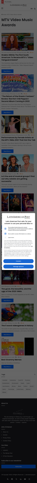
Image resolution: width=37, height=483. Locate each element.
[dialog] (18, 241)
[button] (18, 237)
